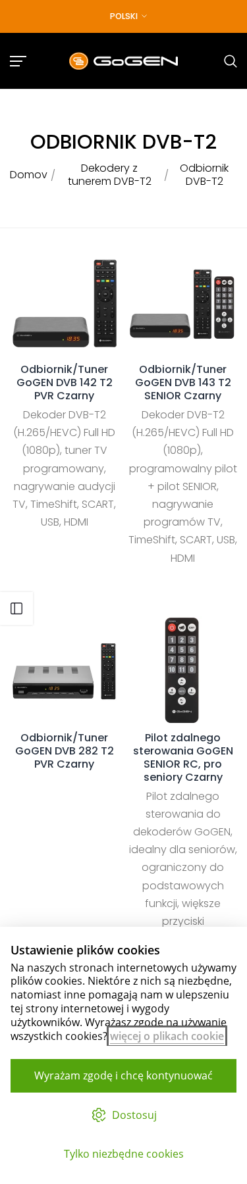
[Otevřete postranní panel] (16, 608)
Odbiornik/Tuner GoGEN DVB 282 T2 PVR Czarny (64, 751)
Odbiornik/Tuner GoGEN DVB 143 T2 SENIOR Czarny (183, 383)
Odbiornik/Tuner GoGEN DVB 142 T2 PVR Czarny (64, 383)
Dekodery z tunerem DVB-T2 (109, 175)
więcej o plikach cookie (167, 1036)
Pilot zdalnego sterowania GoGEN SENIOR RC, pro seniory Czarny (183, 757)
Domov (28, 175)
